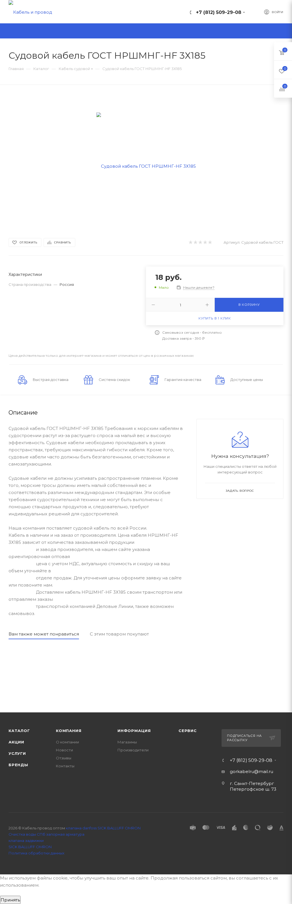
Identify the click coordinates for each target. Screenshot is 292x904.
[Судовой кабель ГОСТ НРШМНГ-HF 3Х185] (146, 165)
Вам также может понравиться (44, 634)
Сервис (188, 730)
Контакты (65, 766)
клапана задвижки (26, 840)
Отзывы (63, 758)
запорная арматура (65, 834)
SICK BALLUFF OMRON (30, 846)
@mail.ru (263, 771)
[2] (195, 242)
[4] (204, 242)
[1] (190, 242)
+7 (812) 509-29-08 (218, 12)
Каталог (19, 730)
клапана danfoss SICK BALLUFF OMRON (103, 828)
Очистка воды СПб (27, 834)
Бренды (18, 764)
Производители (133, 750)
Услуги (17, 753)
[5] (209, 242)
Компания (68, 730)
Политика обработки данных (36, 853)
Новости (64, 750)
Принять (10, 900)
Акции (16, 742)
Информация (134, 730)
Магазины (127, 742)
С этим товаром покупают (119, 634)
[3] (200, 242)
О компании (67, 742)
